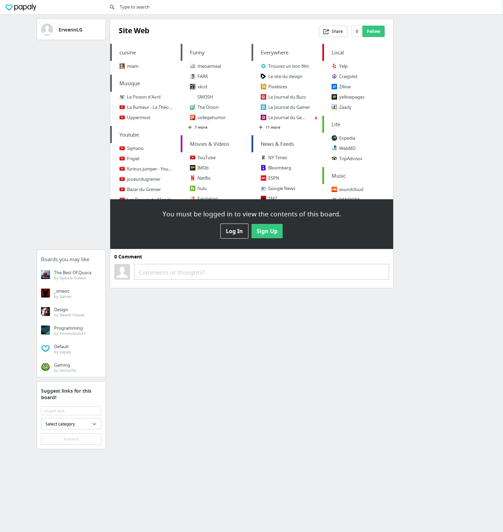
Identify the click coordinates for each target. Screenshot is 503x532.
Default (63, 348)
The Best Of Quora (72, 274)
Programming (70, 330)
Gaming (65, 367)
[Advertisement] (71, 147)
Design (69, 311)
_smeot (63, 293)
